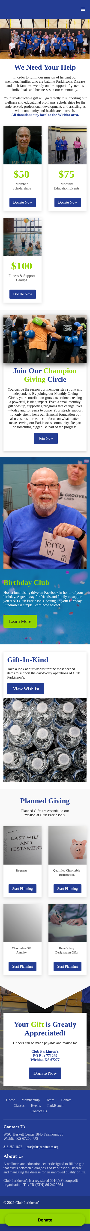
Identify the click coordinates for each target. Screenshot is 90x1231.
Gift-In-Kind (27, 660)
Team (50, 1100)
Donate (66, 1100)
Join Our (45, 374)
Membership (30, 1100)
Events (36, 1105)
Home (10, 1100)
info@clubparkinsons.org (42, 1147)
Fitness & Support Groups (22, 278)
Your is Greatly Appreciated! (45, 1028)
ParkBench (55, 1105)
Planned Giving (45, 801)
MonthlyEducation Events (66, 186)
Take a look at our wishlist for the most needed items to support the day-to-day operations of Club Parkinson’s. (43, 673)
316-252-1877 (12, 1147)
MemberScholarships (21, 186)
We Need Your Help (45, 67)
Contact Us (38, 1111)
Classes (19, 1105)
